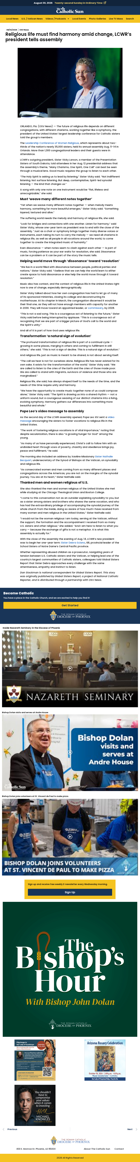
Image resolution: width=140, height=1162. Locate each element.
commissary (95, 308)
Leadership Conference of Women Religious (52, 143)
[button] (70, 669)
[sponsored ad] (35, 1060)
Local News (12, 18)
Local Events (79, 18)
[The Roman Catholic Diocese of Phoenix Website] (70, 615)
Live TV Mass (116, 18)
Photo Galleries (97, 18)
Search (130, 18)
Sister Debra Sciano (73, 542)
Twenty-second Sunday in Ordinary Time (78, 3)
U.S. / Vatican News (32, 18)
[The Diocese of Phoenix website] (70, 1140)
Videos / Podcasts (56, 18)
